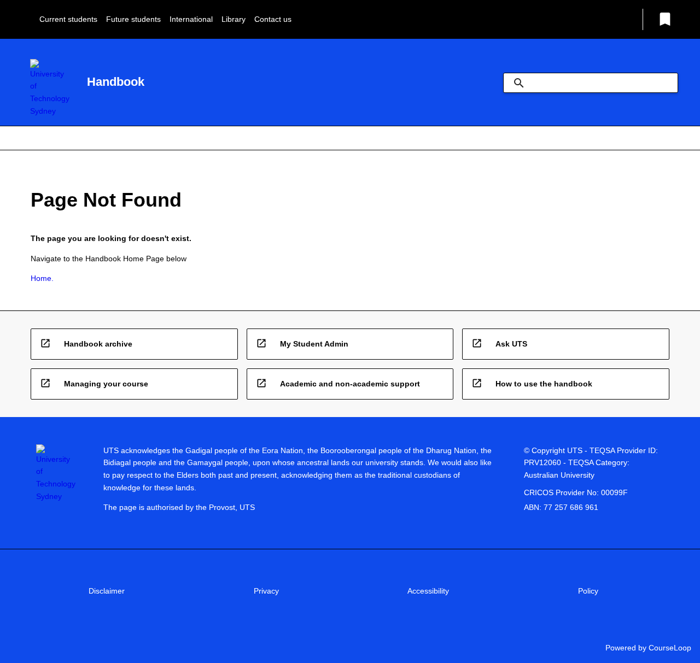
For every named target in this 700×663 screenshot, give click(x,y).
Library (233, 19)
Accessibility (428, 590)
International (191, 19)
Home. (42, 278)
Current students (68, 19)
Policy (588, 590)
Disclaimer (107, 590)
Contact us (272, 19)
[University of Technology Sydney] (49, 88)
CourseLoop (670, 647)
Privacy (266, 590)
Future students (133, 19)
